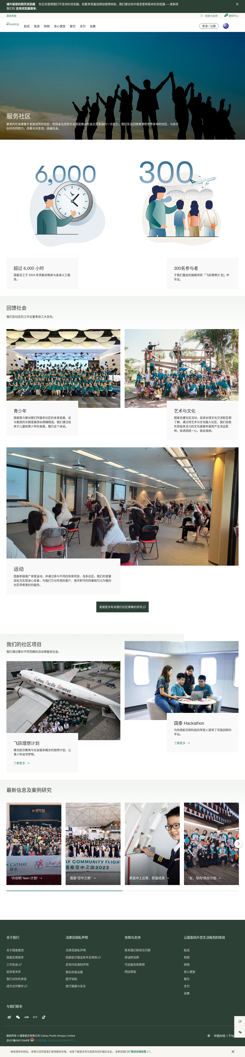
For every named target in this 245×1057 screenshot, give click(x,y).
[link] (182, 680)
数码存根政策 (138, 1051)
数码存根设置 (74, 972)
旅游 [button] (37, 26)
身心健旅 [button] (59, 26)
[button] (26, 878)
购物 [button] (47, 26)
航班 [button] (27, 26)
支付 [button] (83, 26)
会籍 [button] (93, 26)
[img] (237, 4)
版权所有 (11, 1035)
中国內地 (219, 1035)
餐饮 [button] (73, 26)
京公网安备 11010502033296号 (52, 1040)
